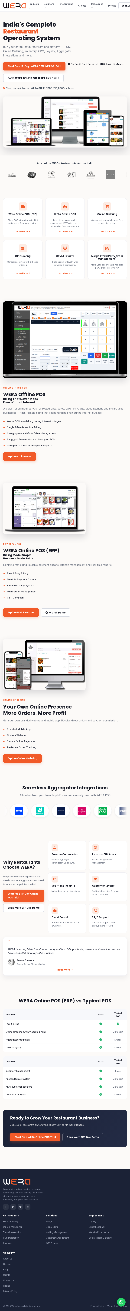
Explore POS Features (21, 612)
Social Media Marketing (101, 1238)
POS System (52, 1243)
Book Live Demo (33, 78)
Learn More (22, 231)
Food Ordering (10, 1221)
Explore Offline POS (20, 456)
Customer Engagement (57, 1238)
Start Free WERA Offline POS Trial (35, 1137)
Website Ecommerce (99, 1232)
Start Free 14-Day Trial (34, 66)
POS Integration (11, 1238)
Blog (5, 1269)
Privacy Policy (10, 1291)
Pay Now (7, 1243)
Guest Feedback (97, 1227)
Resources (97, 4)
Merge (49, 1221)
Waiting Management (56, 1232)
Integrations (66, 4)
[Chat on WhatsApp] (121, 1302)
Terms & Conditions (117, 1306)
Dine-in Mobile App (13, 1227)
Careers (7, 1264)
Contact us (8, 1280)
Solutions (49, 4)
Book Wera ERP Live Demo (24, 907)
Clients (82, 5)
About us (7, 1258)
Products (34, 4)
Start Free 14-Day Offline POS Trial (23, 895)
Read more (63, 969)
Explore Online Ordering (22, 758)
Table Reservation (12, 1232)
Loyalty (92, 1221)
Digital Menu (52, 1227)
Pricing (112, 5)
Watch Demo (57, 612)
